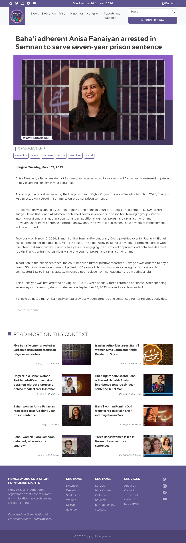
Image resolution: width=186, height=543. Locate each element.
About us (130, 486)
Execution (49, 14)
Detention (21, 155)
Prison (62, 14)
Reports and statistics (112, 16)
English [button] (170, 3)
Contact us (131, 490)
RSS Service (131, 504)
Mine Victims (103, 490)
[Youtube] (165, 500)
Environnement (105, 505)
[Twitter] (165, 479)
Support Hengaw (152, 20)
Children (100, 495)
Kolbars (71, 505)
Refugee (71, 510)
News (35, 14)
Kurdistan (101, 486)
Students (100, 500)
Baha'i (89, 155)
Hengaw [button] (92, 14)
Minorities (77, 14)
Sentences (73, 495)
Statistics (100, 510)
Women (48, 155)
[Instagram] (165, 486)
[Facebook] (165, 493)
